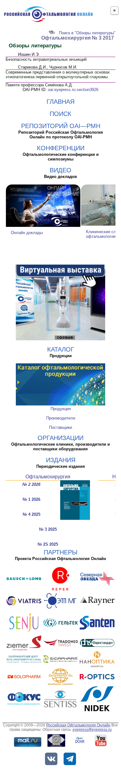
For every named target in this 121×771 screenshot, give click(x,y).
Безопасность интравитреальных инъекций (46, 59)
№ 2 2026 (31, 484)
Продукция (61, 408)
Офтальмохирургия (47, 476)
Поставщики (60, 427)
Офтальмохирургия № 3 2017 (77, 38)
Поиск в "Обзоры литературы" (87, 33)
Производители (60, 418)
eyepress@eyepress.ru (92, 729)
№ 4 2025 (31, 514)
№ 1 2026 (31, 499)
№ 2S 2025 (48, 544)
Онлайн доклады (27, 232)
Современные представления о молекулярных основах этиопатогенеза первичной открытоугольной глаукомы (58, 74)
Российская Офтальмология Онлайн (78, 725)
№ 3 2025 (48, 529)
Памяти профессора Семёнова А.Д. (39, 85)
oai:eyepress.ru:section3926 (73, 89)
